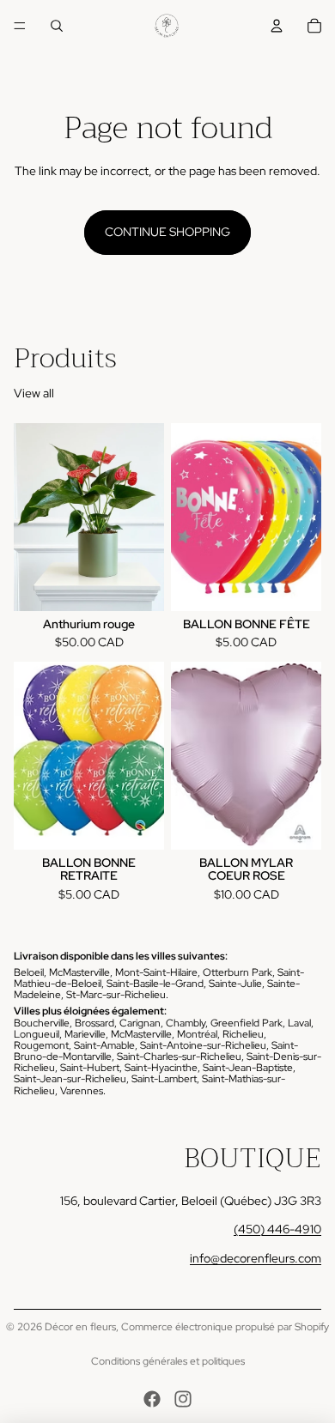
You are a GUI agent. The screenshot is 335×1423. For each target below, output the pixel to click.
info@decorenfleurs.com (255, 1258)
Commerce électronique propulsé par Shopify (225, 1327)
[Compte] (276, 26)
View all (34, 393)
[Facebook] (152, 1399)
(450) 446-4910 (277, 1229)
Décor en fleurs (80, 1327)
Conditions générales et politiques (168, 1361)
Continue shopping (167, 231)
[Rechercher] (57, 26)
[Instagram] (183, 1399)
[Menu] (20, 25)
